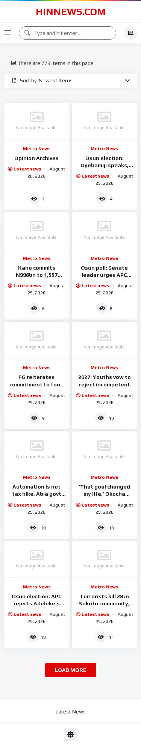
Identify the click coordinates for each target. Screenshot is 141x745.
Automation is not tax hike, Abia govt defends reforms (36, 494)
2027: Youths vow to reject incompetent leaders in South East (104, 384)
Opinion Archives (36, 158)
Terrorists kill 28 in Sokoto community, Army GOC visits (104, 603)
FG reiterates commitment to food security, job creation (36, 384)
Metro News (36, 148)
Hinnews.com (71, 11)
